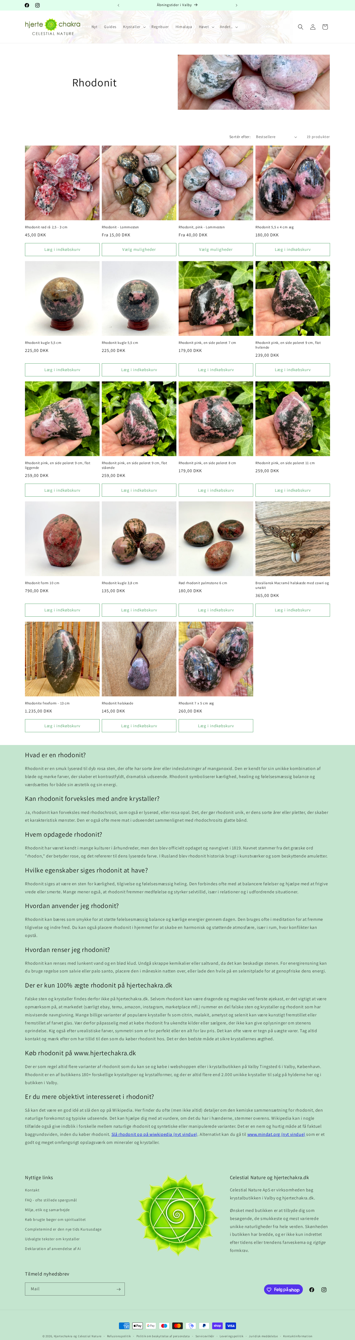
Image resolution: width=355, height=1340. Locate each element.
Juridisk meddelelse (263, 1336)
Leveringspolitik (231, 1336)
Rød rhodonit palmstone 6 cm (203, 583)
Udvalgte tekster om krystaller (52, 1239)
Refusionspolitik (119, 1336)
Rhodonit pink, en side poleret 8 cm (207, 463)
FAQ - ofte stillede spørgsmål (51, 1200)
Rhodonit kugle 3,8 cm (120, 583)
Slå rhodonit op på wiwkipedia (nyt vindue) (154, 1134)
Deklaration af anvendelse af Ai (53, 1248)
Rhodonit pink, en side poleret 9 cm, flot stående (134, 465)
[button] (134, 26)
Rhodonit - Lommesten (120, 227)
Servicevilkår (205, 1336)
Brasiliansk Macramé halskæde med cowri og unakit (292, 585)
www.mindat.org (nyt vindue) (276, 1134)
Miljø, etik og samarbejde (47, 1209)
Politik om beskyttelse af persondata (163, 1336)
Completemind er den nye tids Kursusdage (63, 1229)
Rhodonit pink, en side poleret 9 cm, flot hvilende (288, 345)
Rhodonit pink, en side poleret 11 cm (285, 463)
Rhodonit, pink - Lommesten (202, 227)
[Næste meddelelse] (236, 5)
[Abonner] (118, 1289)
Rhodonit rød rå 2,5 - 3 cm (46, 227)
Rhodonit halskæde (117, 703)
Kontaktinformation (298, 1336)
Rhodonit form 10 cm (42, 583)
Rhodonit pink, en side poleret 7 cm (207, 343)
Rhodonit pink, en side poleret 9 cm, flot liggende (57, 465)
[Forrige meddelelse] (118, 5)
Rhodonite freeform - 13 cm (47, 703)
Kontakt (32, 1190)
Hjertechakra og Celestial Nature (78, 1336)
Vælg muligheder (139, 249)
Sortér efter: (239, 136)
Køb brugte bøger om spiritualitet (55, 1219)
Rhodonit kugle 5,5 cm (43, 343)
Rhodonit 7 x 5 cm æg (196, 703)
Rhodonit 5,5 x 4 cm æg (274, 227)
